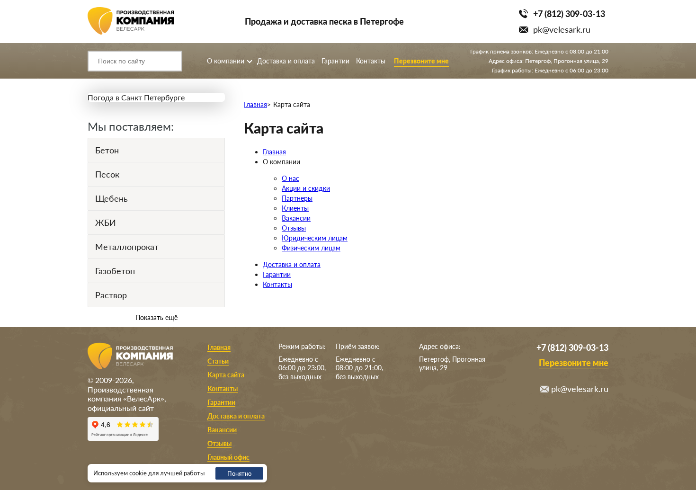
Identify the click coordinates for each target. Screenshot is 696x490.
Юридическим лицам (315, 238)
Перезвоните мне (421, 61)
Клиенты (295, 208)
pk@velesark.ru (561, 29)
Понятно (239, 473)
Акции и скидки (306, 188)
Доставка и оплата (286, 61)
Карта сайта (225, 375)
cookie (138, 473)
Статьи (218, 361)
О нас (290, 178)
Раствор (111, 295)
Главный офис (228, 457)
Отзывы (294, 228)
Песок (107, 174)
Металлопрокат (127, 246)
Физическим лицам (311, 248)
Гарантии (335, 61)
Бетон (107, 150)
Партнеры (297, 198)
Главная (255, 104)
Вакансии (296, 218)
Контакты (370, 61)
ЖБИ (105, 222)
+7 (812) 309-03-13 (569, 14)
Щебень (111, 198)
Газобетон (115, 271)
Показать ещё (156, 317)
